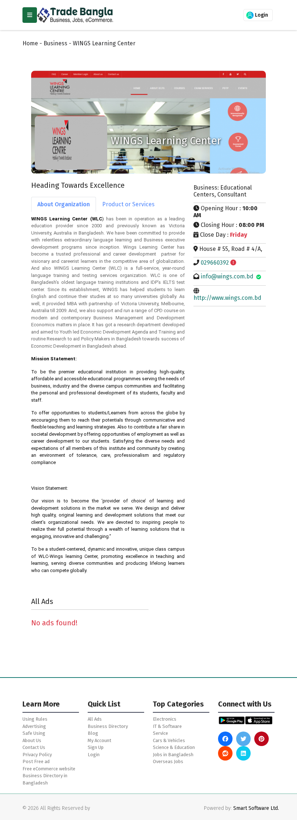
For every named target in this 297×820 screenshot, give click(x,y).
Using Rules (34, 719)
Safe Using (33, 733)
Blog (93, 733)
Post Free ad (36, 761)
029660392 (215, 262)
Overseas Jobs (168, 761)
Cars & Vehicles (169, 740)
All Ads (95, 719)
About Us (31, 740)
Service (160, 733)
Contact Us (33, 747)
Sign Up (96, 747)
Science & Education (174, 747)
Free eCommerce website (48, 768)
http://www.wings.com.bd (227, 297)
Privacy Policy (37, 754)
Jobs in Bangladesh (173, 754)
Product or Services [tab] (128, 204)
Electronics (164, 719)
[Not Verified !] (233, 262)
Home (30, 43)
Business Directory (108, 726)
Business (55, 43)
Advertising (34, 726)
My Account (99, 740)
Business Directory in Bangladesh (44, 779)
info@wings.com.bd (227, 276)
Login (261, 15)
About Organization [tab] (63, 204)
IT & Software (167, 726)
